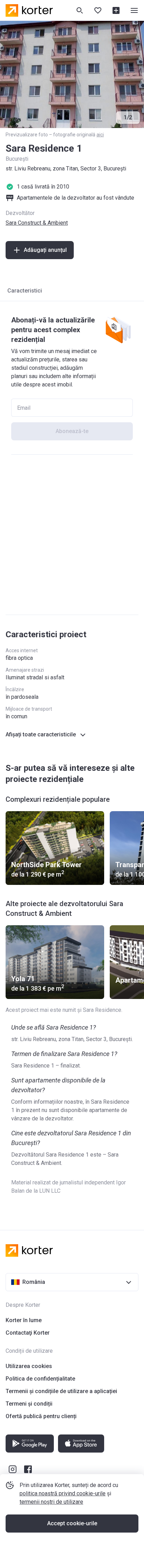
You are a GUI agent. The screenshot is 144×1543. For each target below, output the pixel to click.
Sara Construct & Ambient (37, 222)
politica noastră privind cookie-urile (63, 1493)
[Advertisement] (72, 534)
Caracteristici (24, 290)
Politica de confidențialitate (40, 1378)
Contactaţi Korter (28, 1332)
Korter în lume (24, 1320)
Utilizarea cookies (29, 1366)
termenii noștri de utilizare (51, 1501)
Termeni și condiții (29, 1403)
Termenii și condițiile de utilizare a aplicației (61, 1391)
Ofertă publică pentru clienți (41, 1416)
